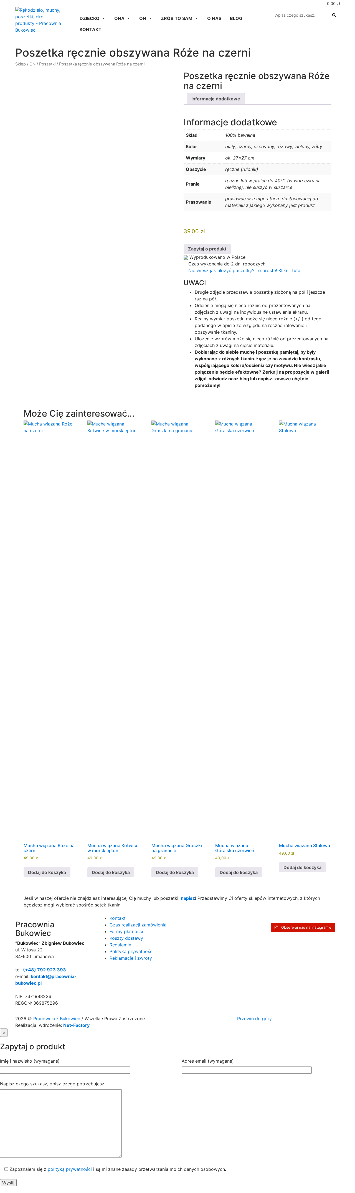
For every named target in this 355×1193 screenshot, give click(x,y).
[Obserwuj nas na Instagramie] (17, 3)
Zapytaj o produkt (207, 249)
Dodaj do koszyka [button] (47, 872)
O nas (214, 18)
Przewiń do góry (255, 1018)
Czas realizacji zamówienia (138, 925)
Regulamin (120, 945)
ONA (119, 18)
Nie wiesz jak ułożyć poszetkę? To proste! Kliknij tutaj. (245, 270)
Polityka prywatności (132, 951)
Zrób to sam (176, 18)
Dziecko (90, 18)
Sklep (20, 64)
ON (142, 18)
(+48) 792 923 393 (44, 969)
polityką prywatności (70, 1169)
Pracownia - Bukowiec (57, 1018)
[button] (334, 15)
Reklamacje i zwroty (131, 958)
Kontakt (91, 29)
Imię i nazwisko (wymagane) (30, 1061)
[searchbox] (306, 15)
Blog (236, 18)
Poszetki (47, 64)
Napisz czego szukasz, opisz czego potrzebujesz (52, 1083)
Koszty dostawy (126, 938)
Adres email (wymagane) (208, 1061)
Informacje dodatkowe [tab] (215, 99)
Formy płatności (126, 931)
